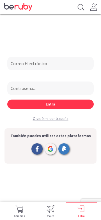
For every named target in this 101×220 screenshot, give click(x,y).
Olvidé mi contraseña (50, 118)
